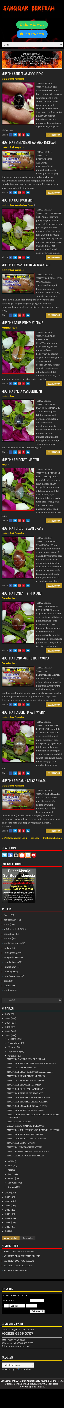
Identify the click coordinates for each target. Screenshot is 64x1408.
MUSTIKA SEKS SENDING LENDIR (22, 1256)
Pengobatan (10, 967)
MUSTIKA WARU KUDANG (18, 1265)
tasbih (7, 985)
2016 (8, 1210)
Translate (26, 1369)
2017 (8, 1205)
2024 (8, 1023)
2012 (8, 1227)
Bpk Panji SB (38, 1387)
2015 (8, 1214)
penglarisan (19, 147)
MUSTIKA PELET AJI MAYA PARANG (26, 1138)
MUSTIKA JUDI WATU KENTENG (25, 1147)
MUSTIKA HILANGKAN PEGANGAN (26, 1155)
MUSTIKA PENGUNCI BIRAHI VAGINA (23, 712)
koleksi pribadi (8, 78)
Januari (12, 1187)
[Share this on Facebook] (10, 134)
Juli (10, 1161)
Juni (10, 1165)
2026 (8, 1014)
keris (6, 924)
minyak (7, 938)
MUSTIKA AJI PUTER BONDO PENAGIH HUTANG (33, 1130)
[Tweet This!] (15, 134)
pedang (7, 948)
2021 (8, 1035)
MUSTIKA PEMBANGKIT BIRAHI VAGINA (25, 658)
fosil (6, 915)
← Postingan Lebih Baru (14, 838)
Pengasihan (19, 78)
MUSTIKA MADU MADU (16, 1270)
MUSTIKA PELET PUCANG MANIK (25, 1134)
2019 (8, 1197)
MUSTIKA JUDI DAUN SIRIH (18, 200)
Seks (6, 981)
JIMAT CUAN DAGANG (19, 1121)
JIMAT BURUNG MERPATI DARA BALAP (28, 1151)
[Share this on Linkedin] (28, 134)
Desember (13, 1039)
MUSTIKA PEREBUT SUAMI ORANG (22, 528)
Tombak (8, 990)
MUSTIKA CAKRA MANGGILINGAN (22, 391)
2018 (8, 1201)
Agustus (12, 1056)
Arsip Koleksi (10, 1238)
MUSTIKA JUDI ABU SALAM (19, 1261)
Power (30, 205)
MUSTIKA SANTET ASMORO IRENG (22, 73)
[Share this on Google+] (19, 134)
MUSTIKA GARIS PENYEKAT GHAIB (22, 322)
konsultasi (9, 934)
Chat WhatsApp (33, 24)
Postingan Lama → (52, 838)
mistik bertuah (21, 205)
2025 (8, 1018)
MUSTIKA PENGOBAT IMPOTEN (20, 459)
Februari (13, 1183)
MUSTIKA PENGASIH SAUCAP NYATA (24, 780)
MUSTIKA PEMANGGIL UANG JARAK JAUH (26, 265)
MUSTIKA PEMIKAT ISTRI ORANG (22, 593)
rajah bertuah (11, 976)
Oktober (12, 1047)
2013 (8, 1222)
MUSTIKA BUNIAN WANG (21, 1143)
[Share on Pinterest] (23, 134)
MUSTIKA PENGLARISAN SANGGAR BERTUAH (29, 142)
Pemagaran (6, 327)
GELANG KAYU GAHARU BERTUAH (25, 1126)
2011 (7, 1231)
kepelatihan (10, 920)
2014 (8, 1218)
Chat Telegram (33, 34)
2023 (8, 1027)
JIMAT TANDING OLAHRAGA (19, 1251)
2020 (8, 1192)
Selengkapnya (54, 134)
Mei (10, 1170)
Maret (11, 1178)
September (14, 1051)
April (11, 1174)
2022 (8, 1031)
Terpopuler (28, 1238)
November (14, 1043)
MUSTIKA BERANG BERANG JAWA (25, 1110)
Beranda (35, 838)
